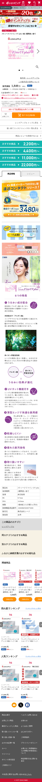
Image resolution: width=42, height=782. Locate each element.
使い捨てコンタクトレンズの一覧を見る (22, 128)
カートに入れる (26, 115)
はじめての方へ (26, 732)
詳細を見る (9, 599)
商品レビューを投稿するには (27, 136)
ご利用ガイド (7, 765)
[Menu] (3, 3)
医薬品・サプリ (19, 8)
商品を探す (6, 715)
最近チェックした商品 (10, 726)
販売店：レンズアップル (29, 78)
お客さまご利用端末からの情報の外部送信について (29, 751)
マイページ (6, 754)
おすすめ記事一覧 (8, 743)
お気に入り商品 (7, 720)
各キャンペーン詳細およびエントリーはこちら (20, 98)
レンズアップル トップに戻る (26, 123)
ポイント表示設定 (8, 759)
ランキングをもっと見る (33, 608)
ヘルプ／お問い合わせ (29, 715)
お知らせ (24, 720)
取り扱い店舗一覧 (8, 737)
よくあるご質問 (26, 726)
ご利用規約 (25, 737)
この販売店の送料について (28, 82)
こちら (29, 774)
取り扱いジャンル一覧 (10, 732)
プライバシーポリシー (29, 743)
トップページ (5, 8)
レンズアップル (8, 527)
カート (4, 748)
